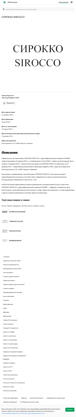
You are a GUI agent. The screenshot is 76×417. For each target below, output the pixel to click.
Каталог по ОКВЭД (8, 332)
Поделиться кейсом (9, 280)
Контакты (6, 359)
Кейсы (5, 308)
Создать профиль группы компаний (13, 284)
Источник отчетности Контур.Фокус (14, 383)
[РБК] (4, 2)
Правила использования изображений (14, 356)
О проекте (6, 257)
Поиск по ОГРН (7, 367)
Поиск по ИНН (7, 371)
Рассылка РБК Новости (36, 398)
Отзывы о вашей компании (11, 276)
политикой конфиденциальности (34, 413)
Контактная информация (10, 398)
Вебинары (6, 312)
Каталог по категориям (10, 340)
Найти (71, 9)
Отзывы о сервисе (8, 288)
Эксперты (6, 300)
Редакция (24, 398)
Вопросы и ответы (8, 386)
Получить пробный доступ (11, 264)
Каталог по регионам (9, 336)
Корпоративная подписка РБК (12, 268)
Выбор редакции (8, 304)
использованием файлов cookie (12, 413)
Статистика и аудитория (10, 375)
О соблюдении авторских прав (29, 402)
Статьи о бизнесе (8, 324)
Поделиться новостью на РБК (11, 260)
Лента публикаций (8, 296)
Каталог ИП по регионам (10, 348)
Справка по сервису (9, 363)
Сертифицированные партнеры (12, 292)
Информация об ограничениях (55, 398)
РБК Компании (12, 2)
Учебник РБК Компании (10, 320)
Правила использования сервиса (13, 352)
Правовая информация (10, 402)
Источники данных (9, 379)
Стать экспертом (8, 272)
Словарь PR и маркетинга (10, 328)
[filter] (3, 9)
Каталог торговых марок (10, 344)
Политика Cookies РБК (10, 390)
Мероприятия (7, 316)
